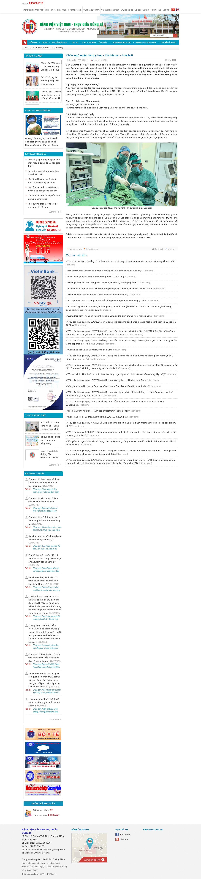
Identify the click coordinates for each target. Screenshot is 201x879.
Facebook (125, 834)
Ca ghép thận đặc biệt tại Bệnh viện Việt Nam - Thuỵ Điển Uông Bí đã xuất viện (114, 386)
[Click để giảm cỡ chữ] (173, 60)
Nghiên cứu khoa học (122, 42)
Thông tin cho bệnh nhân (55, 10)
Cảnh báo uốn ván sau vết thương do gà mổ (97, 349)
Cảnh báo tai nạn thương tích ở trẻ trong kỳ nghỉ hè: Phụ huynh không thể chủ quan (116, 288)
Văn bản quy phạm (91, 10)
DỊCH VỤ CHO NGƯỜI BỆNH (38, 110)
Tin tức (45, 42)
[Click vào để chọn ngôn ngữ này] (177, 10)
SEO (42, 874)
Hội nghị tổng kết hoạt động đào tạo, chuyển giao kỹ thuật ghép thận (109, 282)
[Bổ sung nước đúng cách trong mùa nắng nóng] (32, 441)
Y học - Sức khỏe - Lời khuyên (94, 42)
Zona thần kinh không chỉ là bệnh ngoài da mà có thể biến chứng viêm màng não (116, 316)
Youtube (124, 839)
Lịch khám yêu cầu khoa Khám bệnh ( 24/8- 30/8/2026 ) (102, 276)
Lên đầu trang (92, 249)
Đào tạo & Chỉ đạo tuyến (146, 42)
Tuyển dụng (156, 10)
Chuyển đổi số (127, 10)
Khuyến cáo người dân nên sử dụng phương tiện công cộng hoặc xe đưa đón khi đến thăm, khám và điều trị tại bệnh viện (121, 443)
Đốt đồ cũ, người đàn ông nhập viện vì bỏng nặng (50, 80)
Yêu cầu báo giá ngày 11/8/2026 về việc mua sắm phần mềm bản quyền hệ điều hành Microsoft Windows (115, 403)
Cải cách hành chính (110, 10)
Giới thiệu (33, 42)
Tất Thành (51, 874)
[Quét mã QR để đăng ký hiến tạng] (43, 353)
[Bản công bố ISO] (43, 409)
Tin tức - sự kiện (33, 56)
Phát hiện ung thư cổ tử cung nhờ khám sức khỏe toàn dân (104, 294)
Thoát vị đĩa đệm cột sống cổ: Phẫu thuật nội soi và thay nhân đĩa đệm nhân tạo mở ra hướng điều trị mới (121, 263)
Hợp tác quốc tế (75, 10)
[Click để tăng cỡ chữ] (175, 60)
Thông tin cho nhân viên (33, 10)
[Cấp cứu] (43, 262)
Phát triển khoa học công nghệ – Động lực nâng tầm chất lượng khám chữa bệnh (50, 429)
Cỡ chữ (167, 60)
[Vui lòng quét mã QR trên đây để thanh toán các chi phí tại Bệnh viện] (43, 312)
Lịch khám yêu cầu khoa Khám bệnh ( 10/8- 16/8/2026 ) (103, 416)
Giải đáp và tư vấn (168, 42)
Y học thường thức (35, 415)
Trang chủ (28, 48)
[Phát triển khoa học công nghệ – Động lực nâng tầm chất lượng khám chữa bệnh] (32, 426)
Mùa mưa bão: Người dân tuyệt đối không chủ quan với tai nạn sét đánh (111, 270)
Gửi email (158, 249)
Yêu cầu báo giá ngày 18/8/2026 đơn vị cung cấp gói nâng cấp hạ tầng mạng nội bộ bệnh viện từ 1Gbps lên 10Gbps (121, 323)
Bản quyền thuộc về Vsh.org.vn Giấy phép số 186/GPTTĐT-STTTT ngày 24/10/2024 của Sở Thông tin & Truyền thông (44, 866)
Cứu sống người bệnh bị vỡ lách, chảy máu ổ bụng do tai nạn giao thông (44, 162)
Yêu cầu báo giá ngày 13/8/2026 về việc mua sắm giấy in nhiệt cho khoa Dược (113, 380)
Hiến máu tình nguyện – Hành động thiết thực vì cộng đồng (104, 411)
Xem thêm (54, 212)
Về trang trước (76, 249)
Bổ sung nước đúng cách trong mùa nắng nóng (50, 440)
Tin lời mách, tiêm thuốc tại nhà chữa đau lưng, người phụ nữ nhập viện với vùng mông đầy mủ (122, 374)
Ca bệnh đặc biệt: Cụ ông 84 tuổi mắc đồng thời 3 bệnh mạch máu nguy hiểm (113, 300)
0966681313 (36, 3)
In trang (171, 249)
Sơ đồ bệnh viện (142, 10)
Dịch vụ (75, 42)
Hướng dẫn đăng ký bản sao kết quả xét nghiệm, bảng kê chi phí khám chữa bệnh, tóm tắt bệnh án (42, 141)
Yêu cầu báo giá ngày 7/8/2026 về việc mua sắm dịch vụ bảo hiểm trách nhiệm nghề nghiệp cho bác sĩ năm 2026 (121, 424)
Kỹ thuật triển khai (59, 42)
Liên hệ (166, 10)
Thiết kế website (29, 874)
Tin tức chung (57, 48)
